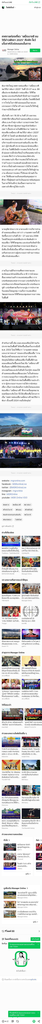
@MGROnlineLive (18, 487)
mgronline (18, 491)
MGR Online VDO (19, 497)
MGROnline (12, 494)
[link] (12, 1021)
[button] (5, 1021)
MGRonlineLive (19, 484)
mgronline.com (18, 480)
